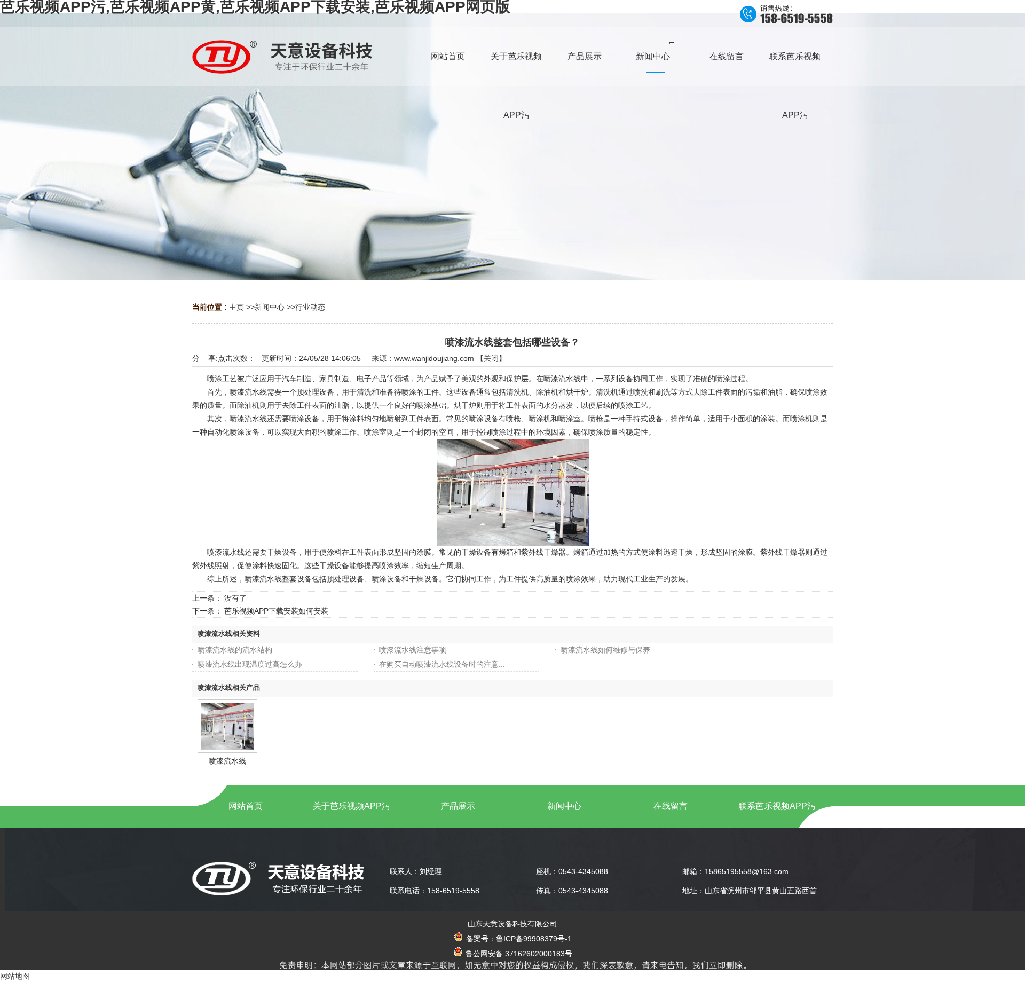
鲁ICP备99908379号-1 (534, 938)
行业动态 (310, 307)
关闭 (491, 358)
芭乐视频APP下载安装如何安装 (276, 611)
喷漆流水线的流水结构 (235, 650)
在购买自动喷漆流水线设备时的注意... (442, 664)
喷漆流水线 (227, 761)
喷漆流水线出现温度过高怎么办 (250, 664)
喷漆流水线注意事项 (412, 650)
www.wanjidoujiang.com (434, 358)
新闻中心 (270, 307)
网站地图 (15, 976)
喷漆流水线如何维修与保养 (605, 650)
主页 (236, 307)
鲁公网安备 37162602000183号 (517, 953)
